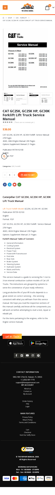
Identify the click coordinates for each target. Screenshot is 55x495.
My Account (27, 394)
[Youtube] (27, 355)
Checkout (27, 432)
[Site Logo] (27, 7)
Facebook (5, 184)
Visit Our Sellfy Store (27, 435)
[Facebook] (16, 355)
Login (27, 406)
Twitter (9, 184)
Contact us (27, 391)
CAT (13, 166)
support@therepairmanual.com (27, 383)
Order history (27, 401)
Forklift (17, 166)
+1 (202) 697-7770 (28, 380)
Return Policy (27, 420)
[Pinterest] (38, 355)
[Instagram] (32, 355)
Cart (27, 430)
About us (27, 389)
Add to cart (29, 175)
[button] (5, 7)
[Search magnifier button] (4, 156)
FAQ (27, 404)
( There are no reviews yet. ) (24, 122)
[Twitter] (21, 355)
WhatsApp (19, 184)
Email (14, 184)
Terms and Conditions (27, 422)
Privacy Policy (27, 417)
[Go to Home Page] (3, 18)
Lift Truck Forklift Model (13, 208)
